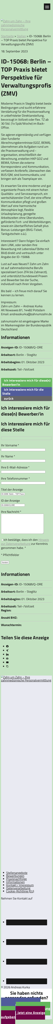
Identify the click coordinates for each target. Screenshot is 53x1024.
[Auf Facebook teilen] (7, 646)
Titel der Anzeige (12, 489)
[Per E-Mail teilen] (7, 662)
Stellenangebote (16, 872)
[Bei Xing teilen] (7, 650)
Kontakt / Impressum (20, 885)
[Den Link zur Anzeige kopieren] (7, 666)
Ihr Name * (8, 456)
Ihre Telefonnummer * (15, 478)
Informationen (15, 882)
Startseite (7, 36)
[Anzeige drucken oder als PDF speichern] (7, 658)
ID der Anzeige (10, 500)
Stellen (21, 36)
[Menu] (47, 6)
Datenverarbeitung (18, 888)
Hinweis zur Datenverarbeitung (25, 541)
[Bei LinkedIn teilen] (7, 654)
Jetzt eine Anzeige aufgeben (23, 1014)
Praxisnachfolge (16, 879)
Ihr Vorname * (10, 445)
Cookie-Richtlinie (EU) (20, 891)
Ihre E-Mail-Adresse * (15, 467)
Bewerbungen (15, 875)
